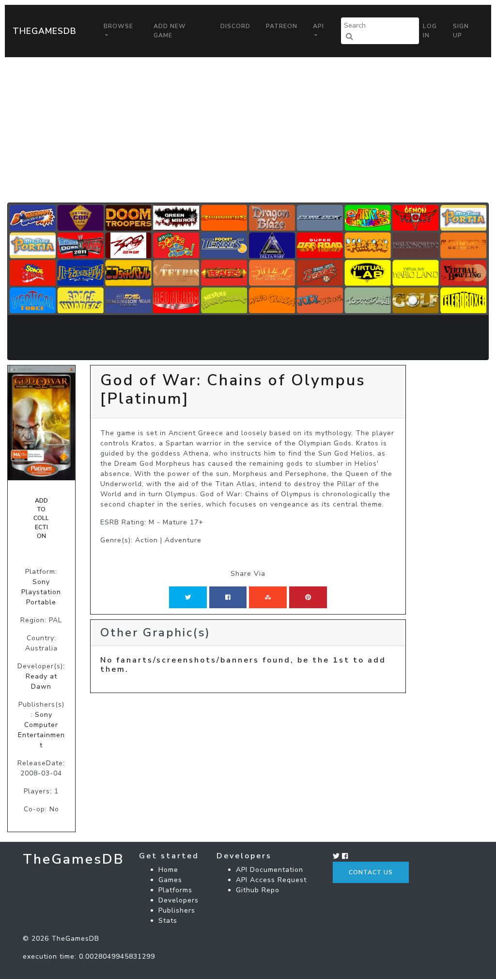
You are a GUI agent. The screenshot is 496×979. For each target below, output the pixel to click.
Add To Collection (41, 518)
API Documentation (269, 869)
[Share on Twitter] (188, 597)
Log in (430, 30)
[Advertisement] (248, 130)
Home (168, 869)
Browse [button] (118, 26)
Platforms (175, 890)
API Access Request (271, 879)
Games (170, 879)
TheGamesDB (45, 31)
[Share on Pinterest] (308, 597)
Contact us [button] (371, 872)
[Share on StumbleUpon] (268, 597)
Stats (167, 920)
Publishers (176, 910)
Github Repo (257, 890)
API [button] (318, 26)
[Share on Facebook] (228, 597)
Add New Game (170, 30)
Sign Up (461, 30)
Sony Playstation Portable (41, 592)
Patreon (281, 26)
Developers (178, 900)
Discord (235, 26)
